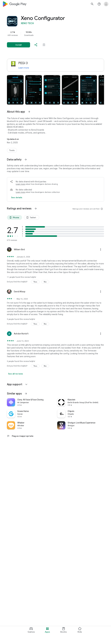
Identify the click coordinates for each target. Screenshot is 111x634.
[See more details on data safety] (17, 197)
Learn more (23, 67)
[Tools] (12, 150)
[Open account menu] (106, 4)
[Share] (35, 44)
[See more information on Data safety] (25, 159)
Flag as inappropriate (20, 436)
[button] (15, 89)
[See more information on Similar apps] (25, 393)
